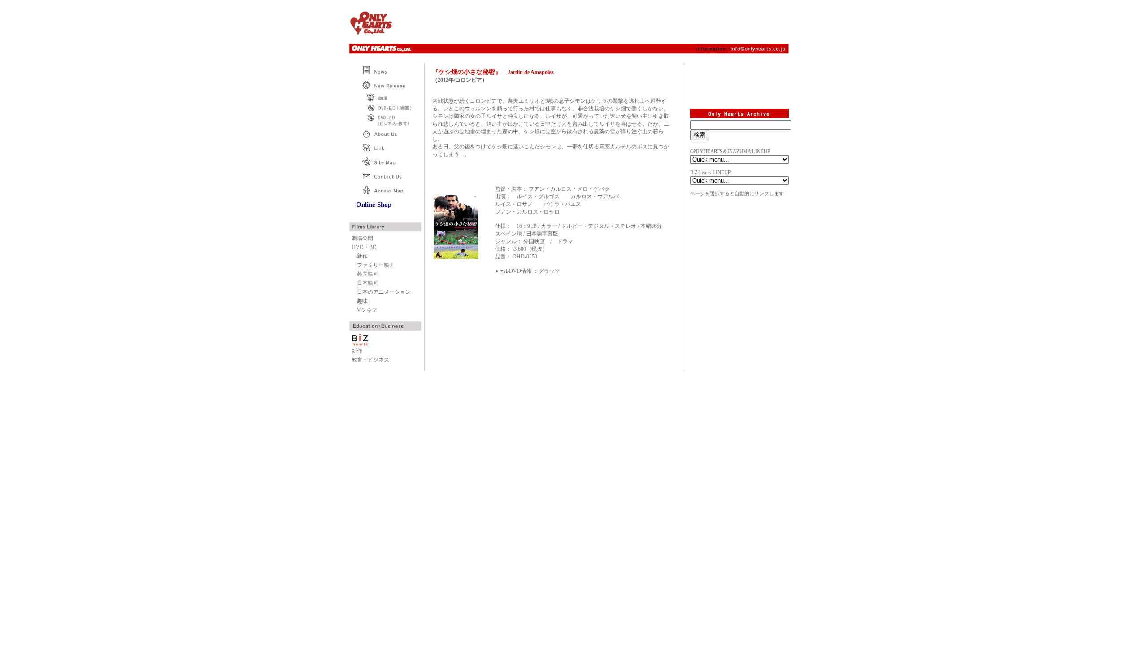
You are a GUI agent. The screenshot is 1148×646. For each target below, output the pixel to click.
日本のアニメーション (384, 292)
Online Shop (373, 204)
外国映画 (367, 274)
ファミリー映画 (376, 265)
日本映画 (367, 283)
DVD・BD (364, 247)
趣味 (362, 301)
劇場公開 (362, 238)
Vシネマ (367, 310)
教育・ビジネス (370, 360)
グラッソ (549, 271)
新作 (362, 256)
